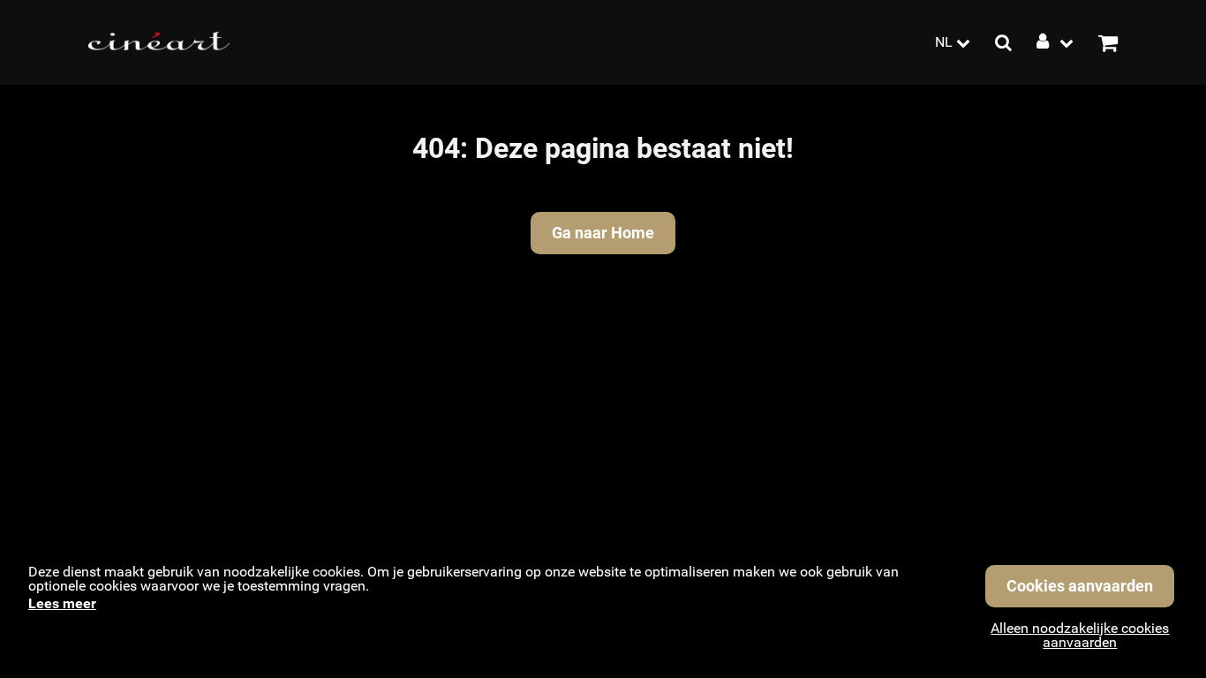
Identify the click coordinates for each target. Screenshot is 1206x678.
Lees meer (62, 603)
